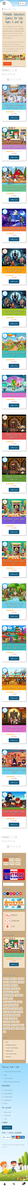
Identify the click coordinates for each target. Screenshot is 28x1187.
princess (6, 1018)
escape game (7, 1008)
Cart (5, 1119)
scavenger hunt (13, 1018)
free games (6, 1012)
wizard (18, 1028)
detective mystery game (10, 1002)
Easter (5, 1005)
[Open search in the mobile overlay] (14, 884)
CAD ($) (12, 860)
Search (14, 1184)
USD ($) (6, 860)
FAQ (5, 1103)
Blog (7, 1042)
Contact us (7, 1127)
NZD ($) (6, 863)
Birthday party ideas (11, 1045)
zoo (4, 1032)
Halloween (13, 1012)
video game (6, 1028)
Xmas (22, 1028)
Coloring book (19, 995)
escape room (15, 1008)
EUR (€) (18, 863)
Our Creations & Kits (11, 1053)
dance (10, 999)
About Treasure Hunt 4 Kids (12, 1071)
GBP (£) (12, 863)
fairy (21, 1008)
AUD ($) (18, 860)
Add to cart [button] (14, 118)
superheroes (7, 1025)
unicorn (22, 1025)
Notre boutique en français (12, 1081)
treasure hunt (14, 1025)
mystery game (7, 1015)
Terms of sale (8, 1090)
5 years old (14, 979)
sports (17, 1022)
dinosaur (19, 1002)
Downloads (7, 1115)
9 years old (21, 982)
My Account (4, 1184)
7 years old (6, 982)
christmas (6, 995)
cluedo (12, 995)
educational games (13, 1005)
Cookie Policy (8, 1097)
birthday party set (8, 992)
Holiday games (9, 1051)
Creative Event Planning (12, 1048)
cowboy (6, 999)
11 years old (14, 985)
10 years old (7, 985)
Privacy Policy (8, 1093)
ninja (14, 1015)
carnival (17, 992)
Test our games (8, 1078)
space (13, 1022)
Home (5, 9)
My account (7, 1112)
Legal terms (7, 1100)
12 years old (7, 989)
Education (8, 1056)
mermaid (20, 1012)
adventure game (15, 989)
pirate (18, 1015)
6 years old (21, 979)
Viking (12, 1028)
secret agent (7, 1022)
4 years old (6, 979)
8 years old (14, 982)
